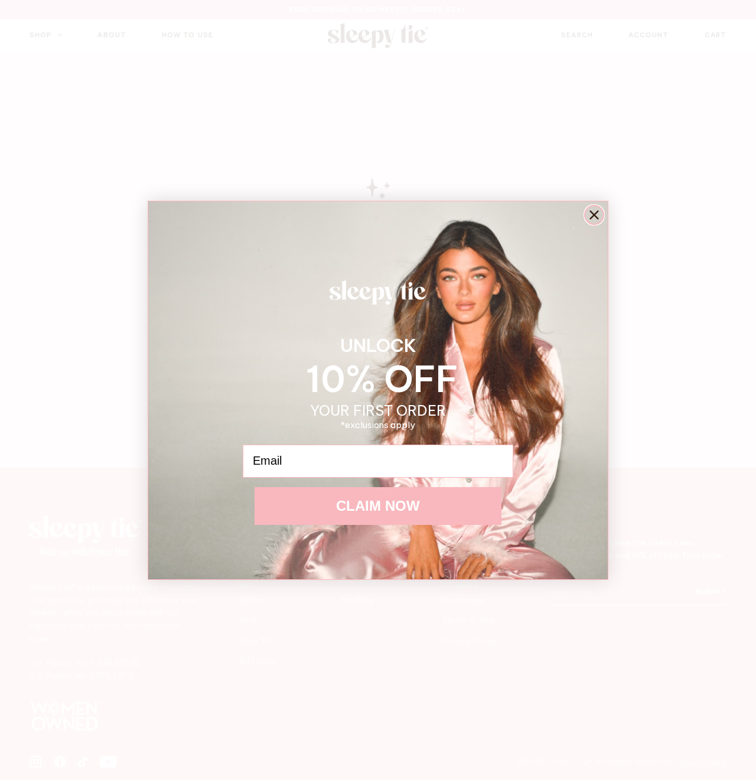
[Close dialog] (594, 214)
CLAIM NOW (378, 506)
